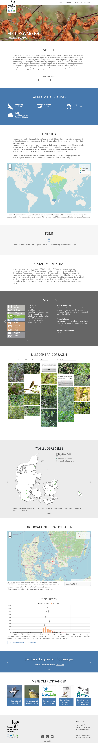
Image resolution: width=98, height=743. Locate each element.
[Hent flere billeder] (49, 430)
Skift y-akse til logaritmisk (16, 642)
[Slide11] (82, 394)
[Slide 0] (48, 669)
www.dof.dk (47, 741)
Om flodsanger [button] (65, 2)
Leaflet (73, 212)
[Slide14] (16, 400)
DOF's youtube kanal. (68, 360)
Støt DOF (78, 2)
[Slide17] (32, 411)
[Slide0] (27, 341)
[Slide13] (32, 399)
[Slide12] (66, 399)
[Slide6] (32, 384)
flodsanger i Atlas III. (20, 510)
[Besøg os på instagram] (47, 736)
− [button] (10, 168)
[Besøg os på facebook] (42, 736)
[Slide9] (16, 389)
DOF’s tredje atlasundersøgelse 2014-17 (54, 508)
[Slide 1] (49, 669)
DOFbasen (44, 360)
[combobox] (78, 584)
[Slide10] (49, 390)
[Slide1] (32, 368)
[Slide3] (66, 368)
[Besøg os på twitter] (52, 736)
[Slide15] (49, 402)
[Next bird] (96, 22)
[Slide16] (82, 408)
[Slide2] (49, 367)
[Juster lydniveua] (50, 80)
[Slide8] (82, 380)
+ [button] (10, 166)
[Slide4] (82, 369)
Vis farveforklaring (33, 642)
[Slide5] (49, 378)
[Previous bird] (2, 22)
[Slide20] (66, 416)
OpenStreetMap (80, 212)
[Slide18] (16, 412)
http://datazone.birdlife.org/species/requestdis (73, 217)
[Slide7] (66, 380)
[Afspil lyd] (39, 80)
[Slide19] (49, 418)
